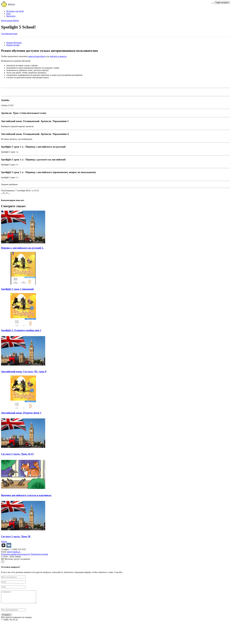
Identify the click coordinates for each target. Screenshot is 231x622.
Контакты (10, 16)
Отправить (6, 615)
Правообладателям (39, 554)
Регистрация (7, 20)
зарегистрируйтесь (36, 56)
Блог (8, 13)
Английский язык (9, 33)
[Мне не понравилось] (5, 193)
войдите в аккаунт (58, 56)
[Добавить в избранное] (9, 193)
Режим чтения (12, 45)
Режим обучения (14, 42)
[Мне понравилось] (2, 193)
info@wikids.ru (13, 552)
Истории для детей (15, 11)
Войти (16, 20)
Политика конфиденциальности (15, 554)
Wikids (4, 541)
